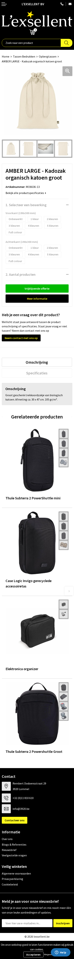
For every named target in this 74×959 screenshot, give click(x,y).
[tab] (37, 362)
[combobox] (31, 43)
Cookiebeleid (10, 884)
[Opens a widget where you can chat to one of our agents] (60, 952)
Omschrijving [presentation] (37, 362)
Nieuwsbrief (9, 850)
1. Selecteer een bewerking (26, 205)
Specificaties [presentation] (36, 373)
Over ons (7, 839)
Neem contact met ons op (21, 338)
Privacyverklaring (12, 879)
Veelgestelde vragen (14, 855)
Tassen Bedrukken (24, 56)
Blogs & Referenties (14, 844)
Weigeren (48, 954)
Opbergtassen (47, 56)
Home (5, 56)
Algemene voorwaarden (16, 873)
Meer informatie (37, 298)
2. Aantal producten (21, 274)
